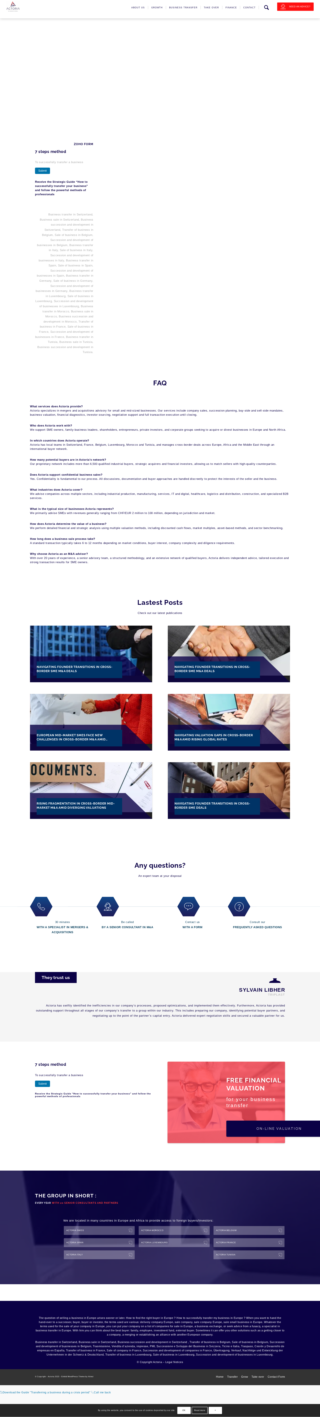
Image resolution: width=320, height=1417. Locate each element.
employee (146, 1330)
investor (98, 1322)
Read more (199, 1410)
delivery (145, 1322)
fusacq (256, 1326)
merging (130, 1334)
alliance (165, 1334)
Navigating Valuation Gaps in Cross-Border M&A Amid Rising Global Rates (213, 737)
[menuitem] (138, 7)
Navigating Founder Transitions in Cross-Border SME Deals (212, 805)
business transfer (47, 1330)
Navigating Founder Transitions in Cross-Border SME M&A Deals (74, 669)
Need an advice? (299, 6)
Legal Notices (174, 1362)
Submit (42, 170)
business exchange (209, 1326)
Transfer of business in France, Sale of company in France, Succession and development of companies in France (139, 1350)
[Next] (280, 1027)
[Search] (266, 7)
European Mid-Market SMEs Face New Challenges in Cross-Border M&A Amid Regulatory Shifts (71, 737)
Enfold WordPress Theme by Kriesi (77, 1377)
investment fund (164, 1330)
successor (64, 1322)
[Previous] (270, 1027)
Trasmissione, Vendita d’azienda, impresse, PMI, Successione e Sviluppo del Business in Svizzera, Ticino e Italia (166, 1346)
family (134, 1330)
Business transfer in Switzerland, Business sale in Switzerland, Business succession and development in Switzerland (111, 1342)
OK (183, 1410)
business (77, 1318)
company (186, 1322)
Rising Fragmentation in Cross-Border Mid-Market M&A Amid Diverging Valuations (76, 805)
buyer (156, 1318)
